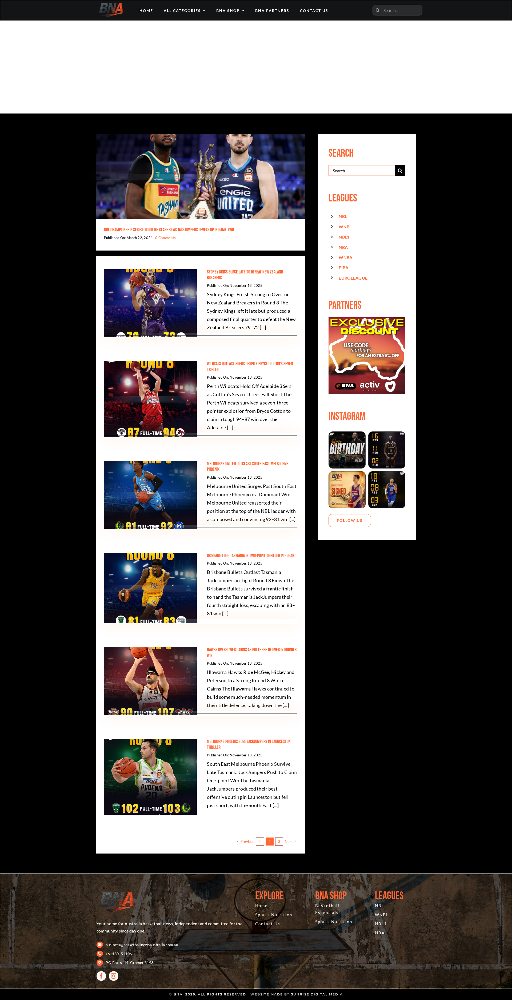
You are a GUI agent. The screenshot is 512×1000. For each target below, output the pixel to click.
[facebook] (101, 976)
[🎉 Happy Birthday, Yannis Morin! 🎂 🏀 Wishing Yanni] (347, 450)
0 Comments (165, 238)
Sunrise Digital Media (317, 994)
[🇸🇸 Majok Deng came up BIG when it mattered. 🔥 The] (386, 450)
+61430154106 (119, 953)
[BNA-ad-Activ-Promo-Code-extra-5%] (367, 320)
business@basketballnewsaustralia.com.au (142, 944)
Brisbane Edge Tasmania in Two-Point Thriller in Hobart (251, 555)
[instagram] (113, 976)
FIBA (343, 267)
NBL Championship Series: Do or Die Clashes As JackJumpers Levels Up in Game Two (169, 230)
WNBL (345, 226)
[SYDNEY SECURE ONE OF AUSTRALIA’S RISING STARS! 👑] (347, 489)
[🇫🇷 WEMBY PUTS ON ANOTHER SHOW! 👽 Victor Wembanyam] (386, 489)
